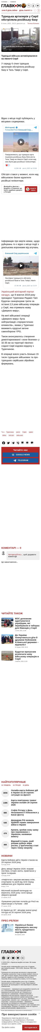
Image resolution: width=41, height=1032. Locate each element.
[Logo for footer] (11, 953)
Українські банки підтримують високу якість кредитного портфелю (26, 928)
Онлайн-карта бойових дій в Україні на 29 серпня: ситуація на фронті (24, 792)
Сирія (24, 432)
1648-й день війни (9, 10)
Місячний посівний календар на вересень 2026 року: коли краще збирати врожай (16, 892)
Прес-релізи (9, 920)
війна (4, 435)
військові (20, 435)
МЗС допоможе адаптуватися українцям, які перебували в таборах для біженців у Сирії (27, 623)
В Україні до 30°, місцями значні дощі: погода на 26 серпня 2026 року (19, 911)
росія (18, 432)
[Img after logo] (24, 6)
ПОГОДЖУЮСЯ (30, 1027)
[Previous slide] (35, 10)
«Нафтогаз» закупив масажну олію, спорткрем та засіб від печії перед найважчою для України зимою (18, 881)
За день (26, 785)
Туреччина (10, 432)
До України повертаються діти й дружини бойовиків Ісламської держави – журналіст (27, 640)
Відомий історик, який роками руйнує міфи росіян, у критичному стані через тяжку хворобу (24, 844)
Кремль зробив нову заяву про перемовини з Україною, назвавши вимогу (24, 833)
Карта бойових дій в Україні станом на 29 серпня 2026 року (19, 861)
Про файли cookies (8, 1027)
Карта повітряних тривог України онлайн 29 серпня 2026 (24, 802)
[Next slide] (38, 10)
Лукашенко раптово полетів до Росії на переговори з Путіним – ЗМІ (19, 902)
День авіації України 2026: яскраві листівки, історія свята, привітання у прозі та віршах (18, 871)
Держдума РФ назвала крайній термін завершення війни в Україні (25, 822)
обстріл (11, 435)
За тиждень (6, 785)
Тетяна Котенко (33, 23)
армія (31, 432)
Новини (6, 855)
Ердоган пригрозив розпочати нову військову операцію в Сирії (27, 655)
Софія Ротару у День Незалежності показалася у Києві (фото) (25, 812)
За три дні (17, 785)
